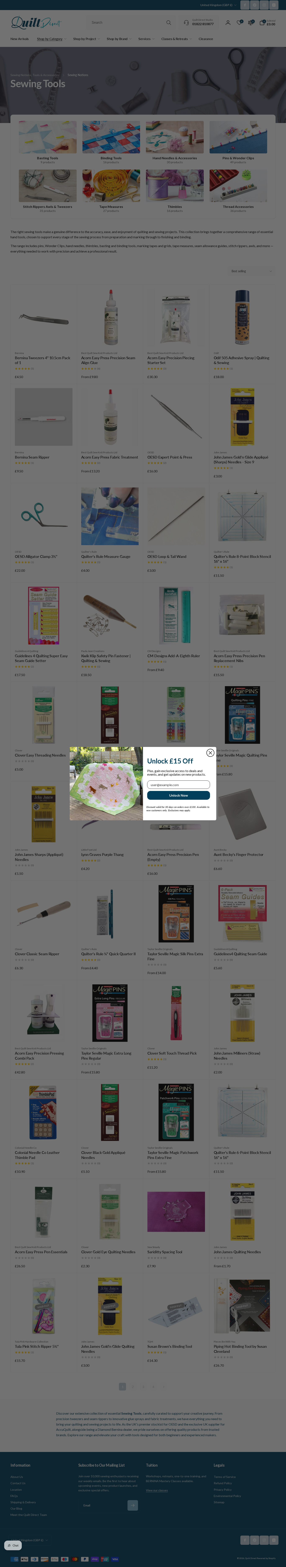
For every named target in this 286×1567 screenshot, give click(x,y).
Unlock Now (178, 795)
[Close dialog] (210, 753)
